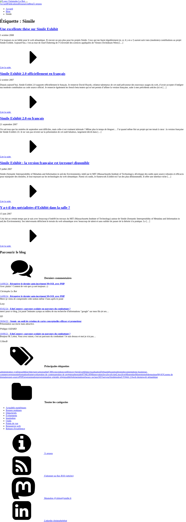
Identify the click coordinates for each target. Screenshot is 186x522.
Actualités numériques (16, 407)
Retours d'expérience (15, 428)
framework (33, 374)
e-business (141, 372)
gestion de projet (62, 374)
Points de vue (12, 423)
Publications (12, 4)
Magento (139, 374)
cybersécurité (79, 372)
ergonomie (14, 374)
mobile (146, 374)
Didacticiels (11, 413)
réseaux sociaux (91, 377)
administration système (10, 372)
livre (124, 374)
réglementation (77, 377)
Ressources (23, 4)
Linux (119, 374)
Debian (103, 372)
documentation (129, 372)
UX (123, 377)
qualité (67, 377)
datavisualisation (92, 372)
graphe (73, 374)
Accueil (3, 4)
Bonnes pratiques (14, 410)
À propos (37, 4)
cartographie (42, 372)
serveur (106, 377)
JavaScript (111, 374)
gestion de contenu (46, 374)
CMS (50, 372)
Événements (11, 415)
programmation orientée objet (50, 377)
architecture (31, 372)
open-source (13, 377)
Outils (8, 421)
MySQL (161, 374)
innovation (98, 374)
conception (58, 372)
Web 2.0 (129, 377)
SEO (100, 377)
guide (79, 374)
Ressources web (13, 426)
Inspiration (11, 418)
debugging (112, 372)
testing (118, 377)
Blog (31, 4)
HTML (85, 374)
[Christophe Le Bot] (12, 1)
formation (23, 374)
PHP (21, 377)
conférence (68, 372)
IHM (90, 374)
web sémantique (150, 377)
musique (153, 374)
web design (138, 377)
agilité (23, 372)
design (120, 372)
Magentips (130, 374)
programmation (30, 377)
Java (105, 374)
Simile (112, 377)
